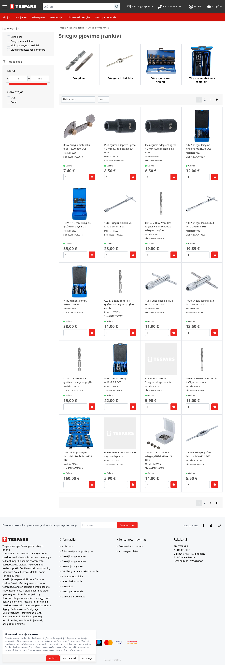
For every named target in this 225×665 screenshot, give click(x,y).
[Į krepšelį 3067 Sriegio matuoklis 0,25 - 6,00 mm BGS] (92, 177)
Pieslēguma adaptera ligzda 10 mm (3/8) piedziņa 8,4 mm (160, 148)
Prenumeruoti (127, 525)
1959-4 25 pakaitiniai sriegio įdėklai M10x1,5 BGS (158, 456)
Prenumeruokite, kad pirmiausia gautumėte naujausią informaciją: (40, 525)
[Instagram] (219, 525)
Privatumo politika (72, 576)
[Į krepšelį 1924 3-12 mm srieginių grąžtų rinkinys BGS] (92, 254)
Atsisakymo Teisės (129, 551)
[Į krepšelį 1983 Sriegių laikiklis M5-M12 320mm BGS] (133, 254)
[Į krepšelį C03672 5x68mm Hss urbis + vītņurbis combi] (214, 406)
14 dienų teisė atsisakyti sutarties (80, 571)
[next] (210, 100)
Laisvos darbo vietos (73, 596)
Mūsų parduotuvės (105, 17)
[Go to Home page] (23, 6)
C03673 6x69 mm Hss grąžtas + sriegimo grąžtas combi (119, 304)
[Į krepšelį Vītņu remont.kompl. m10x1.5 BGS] (92, 332)
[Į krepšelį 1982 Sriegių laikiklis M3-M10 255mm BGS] (214, 254)
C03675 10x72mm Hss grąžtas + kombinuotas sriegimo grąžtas (158, 226)
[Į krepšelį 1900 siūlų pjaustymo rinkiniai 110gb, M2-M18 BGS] (92, 484)
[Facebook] (203, 525)
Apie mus (67, 546)
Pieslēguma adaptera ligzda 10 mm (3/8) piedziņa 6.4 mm (120, 148)
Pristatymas (38, 17)
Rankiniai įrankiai (76, 27)
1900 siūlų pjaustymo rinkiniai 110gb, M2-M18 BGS (77, 456)
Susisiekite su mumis (131, 546)
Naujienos (21, 17)
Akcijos (6, 17)
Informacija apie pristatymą (77, 551)
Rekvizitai (67, 586)
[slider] (7, 83)
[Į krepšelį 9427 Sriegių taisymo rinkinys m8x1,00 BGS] (214, 177)
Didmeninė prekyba (79, 17)
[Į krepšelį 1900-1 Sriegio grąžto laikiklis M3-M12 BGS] (214, 484)
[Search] (117, 6)
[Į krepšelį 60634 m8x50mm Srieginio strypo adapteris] (133, 484)
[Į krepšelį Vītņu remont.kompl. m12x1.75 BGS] (133, 406)
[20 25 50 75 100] (103, 99)
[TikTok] (211, 525)
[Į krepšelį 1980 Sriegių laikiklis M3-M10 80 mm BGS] (214, 332)
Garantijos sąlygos (72, 566)
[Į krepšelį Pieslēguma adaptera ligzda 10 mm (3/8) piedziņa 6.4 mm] (133, 177)
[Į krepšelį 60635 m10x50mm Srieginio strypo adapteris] (173, 406)
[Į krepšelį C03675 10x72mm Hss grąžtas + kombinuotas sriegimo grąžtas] (173, 254)
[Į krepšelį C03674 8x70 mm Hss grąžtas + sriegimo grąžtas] (92, 406)
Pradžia (62, 27)
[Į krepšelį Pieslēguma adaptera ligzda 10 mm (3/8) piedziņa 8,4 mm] (173, 177)
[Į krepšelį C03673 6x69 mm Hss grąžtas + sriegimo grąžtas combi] (133, 332)
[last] (217, 100)
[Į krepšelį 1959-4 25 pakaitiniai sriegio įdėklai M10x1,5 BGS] (173, 484)
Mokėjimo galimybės (74, 556)
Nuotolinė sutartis (72, 581)
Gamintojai (56, 17)
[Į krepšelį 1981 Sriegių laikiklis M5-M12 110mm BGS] (173, 332)
